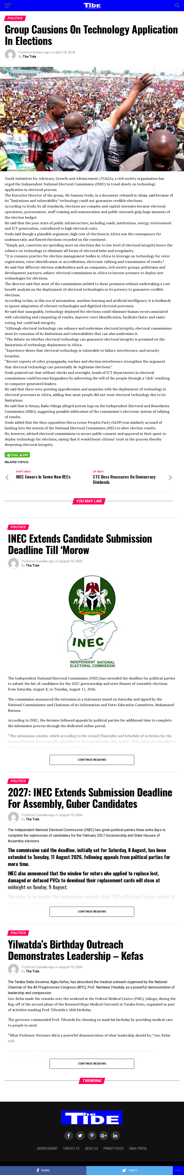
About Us (91, 1148)
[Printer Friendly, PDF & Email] (17, 454)
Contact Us (71, 1148)
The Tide (29, 56)
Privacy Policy (113, 1148)
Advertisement (47, 1148)
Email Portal (138, 1148)
